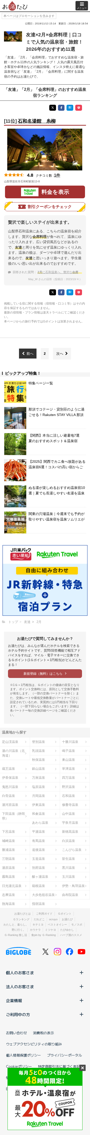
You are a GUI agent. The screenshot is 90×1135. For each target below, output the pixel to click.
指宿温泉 (38, 904)
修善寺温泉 (70, 805)
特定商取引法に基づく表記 (59, 1066)
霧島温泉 (8, 876)
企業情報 (14, 1000)
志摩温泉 (8, 895)
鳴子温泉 (68, 751)
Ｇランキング (21, 919)
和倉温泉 (38, 814)
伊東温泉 (38, 805)
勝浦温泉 (8, 850)
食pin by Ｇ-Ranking (43, 934)
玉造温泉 (38, 859)
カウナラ (35, 929)
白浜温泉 (68, 841)
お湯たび (67, 919)
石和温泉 (68, 796)
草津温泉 (68, 769)
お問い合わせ (16, 1032)
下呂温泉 (8, 831)
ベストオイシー (57, 924)
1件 (57, 175)
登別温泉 (38, 742)
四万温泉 (68, 777)
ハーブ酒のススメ (71, 934)
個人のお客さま (20, 973)
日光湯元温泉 (12, 886)
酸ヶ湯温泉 (40, 876)
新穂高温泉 (70, 831)
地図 (47, 181)
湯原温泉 (8, 868)
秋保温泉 (38, 760)
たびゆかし (67, 929)
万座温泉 (38, 777)
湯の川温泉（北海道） (13, 753)
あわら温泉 (40, 823)
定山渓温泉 (10, 742)
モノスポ (76, 924)
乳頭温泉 (38, 751)
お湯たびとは (22, 913)
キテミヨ (38, 924)
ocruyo (53, 919)
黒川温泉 (68, 868)
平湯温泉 (38, 831)
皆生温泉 (68, 859)
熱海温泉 (8, 904)
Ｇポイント (65, 913)
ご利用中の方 (18, 1014)
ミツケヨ (50, 929)
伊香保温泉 (10, 777)
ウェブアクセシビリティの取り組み (34, 1043)
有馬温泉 (38, 841)
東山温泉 (68, 760)
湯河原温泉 (10, 805)
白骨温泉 (8, 796)
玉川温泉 (68, 876)
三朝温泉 (8, 859)
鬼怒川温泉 (10, 787)
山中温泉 (68, 814)
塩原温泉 (38, 787)
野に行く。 (19, 929)
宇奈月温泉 (70, 823)
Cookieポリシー (19, 1066)
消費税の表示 (43, 1032)
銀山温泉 (38, 769)
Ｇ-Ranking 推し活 (15, 934)
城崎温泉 (8, 841)
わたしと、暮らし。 (16, 924)
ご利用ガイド (44, 913)
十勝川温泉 (70, 742)
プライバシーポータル (64, 1055)
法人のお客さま (20, 986)
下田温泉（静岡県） (13, 816)
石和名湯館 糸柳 (37, 121)
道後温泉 (38, 850)
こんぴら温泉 (72, 850)
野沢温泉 (68, 787)
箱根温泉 (38, 886)
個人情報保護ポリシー (23, 1055)
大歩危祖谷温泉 (43, 895)
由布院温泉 (70, 895)
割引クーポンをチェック (50, 207)
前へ (30, 354)
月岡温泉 (38, 796)
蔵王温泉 (8, 769)
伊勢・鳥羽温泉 (73, 886)
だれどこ (39, 919)
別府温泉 (38, 868)
